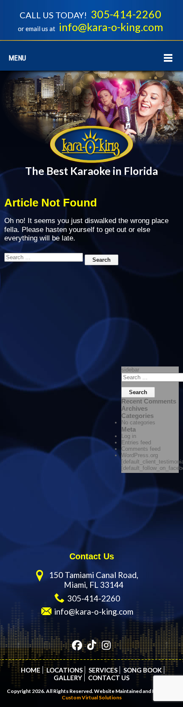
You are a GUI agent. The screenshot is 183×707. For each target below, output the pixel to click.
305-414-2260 (126, 14)
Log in (128, 436)
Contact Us (108, 677)
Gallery (68, 677)
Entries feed (136, 442)
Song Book (142, 670)
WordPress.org (139, 455)
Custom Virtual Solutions (92, 697)
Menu (17, 58)
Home (30, 670)
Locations (64, 670)
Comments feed (140, 449)
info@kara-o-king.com (111, 26)
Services (103, 670)
